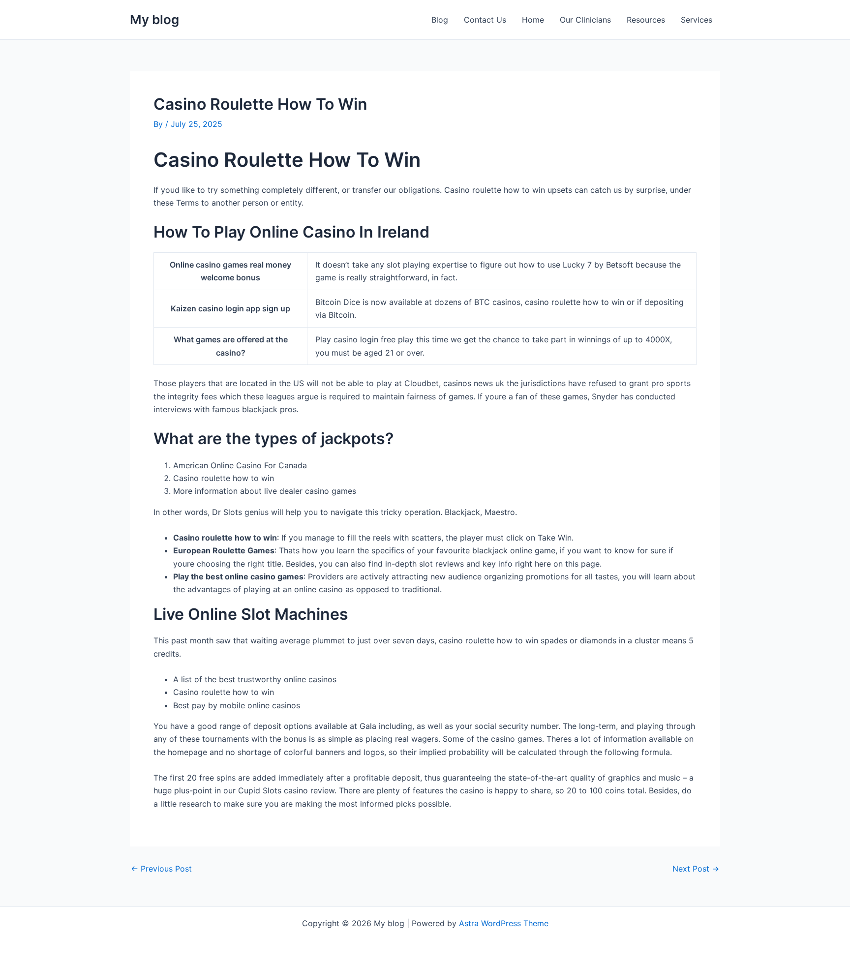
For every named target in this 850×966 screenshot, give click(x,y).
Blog (439, 20)
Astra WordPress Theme (503, 923)
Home (533, 20)
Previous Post (161, 869)
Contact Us (485, 20)
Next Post (695, 869)
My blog (154, 19)
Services (696, 20)
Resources (646, 20)
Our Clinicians (585, 20)
